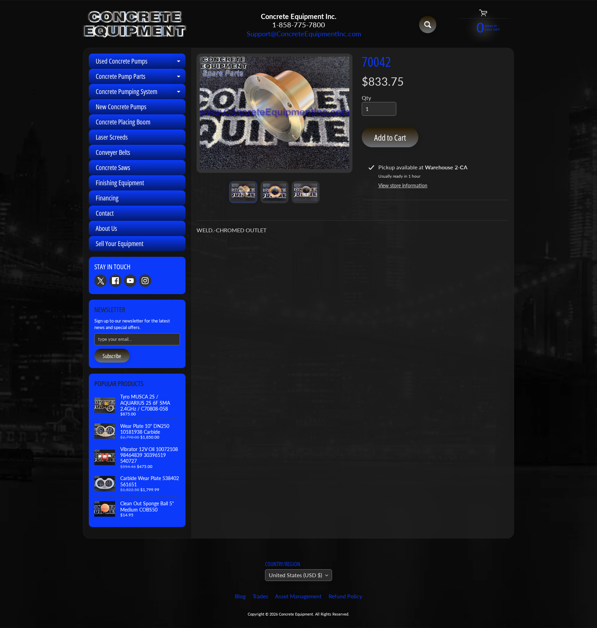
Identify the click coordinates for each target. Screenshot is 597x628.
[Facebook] (115, 280)
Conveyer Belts (113, 152)
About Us (106, 228)
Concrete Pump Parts (141, 78)
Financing (107, 198)
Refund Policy (345, 596)
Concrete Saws (113, 167)
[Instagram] (145, 280)
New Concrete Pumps (121, 106)
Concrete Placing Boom (123, 121)
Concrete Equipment (296, 614)
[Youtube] (130, 280)
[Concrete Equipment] (135, 25)
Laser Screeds (112, 137)
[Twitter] (100, 280)
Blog (240, 596)
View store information (402, 185)
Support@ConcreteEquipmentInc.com (298, 33)
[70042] (243, 192)
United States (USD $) (295, 575)
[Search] (427, 24)
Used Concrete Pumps (141, 62)
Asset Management (298, 596)
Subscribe (112, 356)
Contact (105, 213)
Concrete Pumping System (141, 93)
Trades (260, 596)
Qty (366, 97)
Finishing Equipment (120, 182)
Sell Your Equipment (119, 243)
